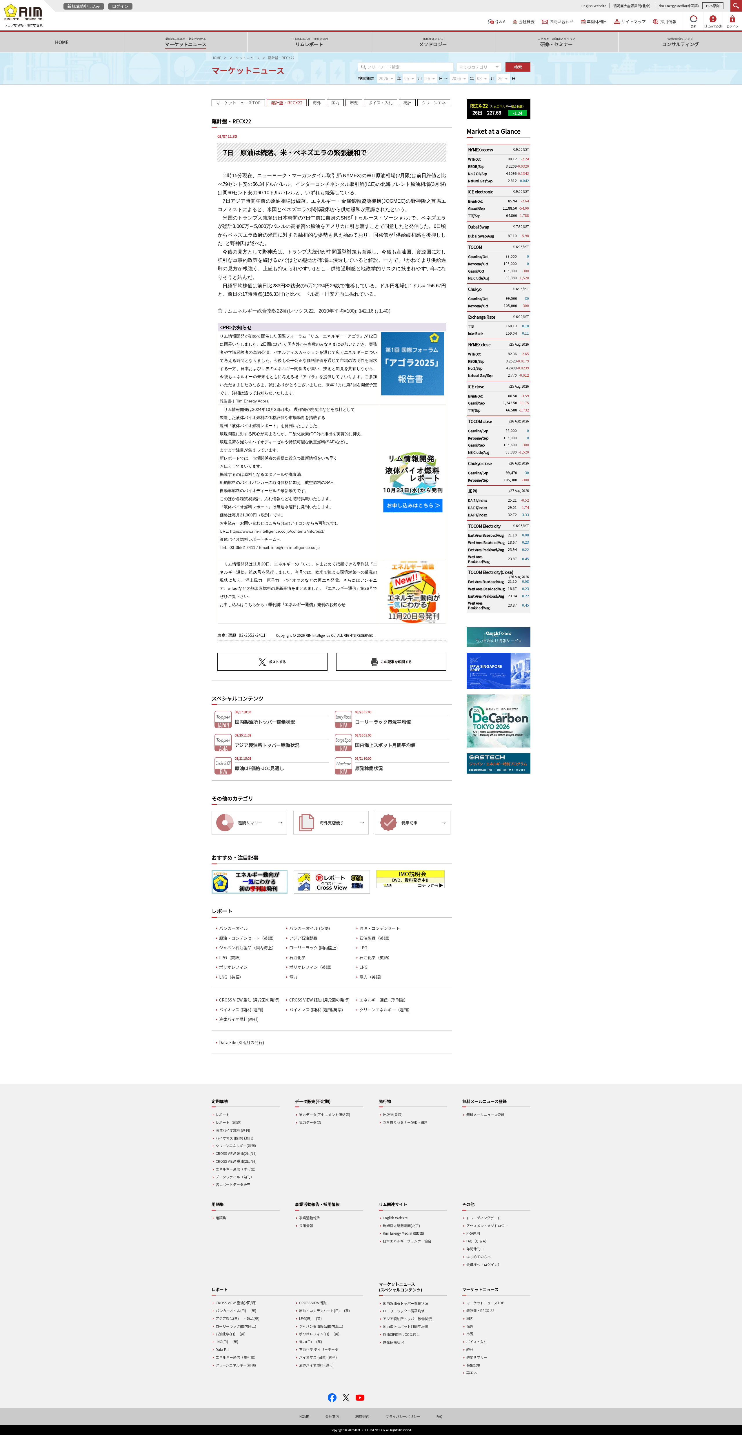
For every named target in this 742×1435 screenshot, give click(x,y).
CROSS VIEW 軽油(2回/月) (236, 1153)
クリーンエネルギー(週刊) (236, 1145)
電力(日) (305, 1341)
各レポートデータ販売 (233, 1184)
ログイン (120, 6)
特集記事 (473, 1365)
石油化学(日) (225, 1333)
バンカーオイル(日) (231, 1310)
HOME (216, 57)
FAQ (440, 1416)
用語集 (221, 1217)
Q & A (500, 21)
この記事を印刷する (396, 661)
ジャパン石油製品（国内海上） (247, 947)
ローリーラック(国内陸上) (236, 1326)
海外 (317, 103)
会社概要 (527, 21)
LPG (363, 947)
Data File (222, 1349)
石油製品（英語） (375, 938)
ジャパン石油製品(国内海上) (321, 1326)
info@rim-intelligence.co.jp (295, 547)
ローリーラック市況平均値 (404, 1310)
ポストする (277, 661)
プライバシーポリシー (402, 1416)
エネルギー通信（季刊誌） (383, 1000)
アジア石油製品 (303, 938)
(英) (253, 1310)
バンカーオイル (233, 928)
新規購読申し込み (84, 6)
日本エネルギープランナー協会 (407, 1240)
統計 (407, 103)
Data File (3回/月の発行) (241, 1042)
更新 (693, 26)
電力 (293, 977)
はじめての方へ (478, 1256)
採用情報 (668, 21)
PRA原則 (713, 5)
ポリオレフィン (233, 967)
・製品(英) (251, 1318)
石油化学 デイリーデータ (318, 1349)
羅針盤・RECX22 (286, 103)
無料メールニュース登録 (485, 1114)
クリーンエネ (434, 103)
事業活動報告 (309, 1217)
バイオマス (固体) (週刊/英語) (316, 1010)
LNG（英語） (231, 977)
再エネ (471, 1372)
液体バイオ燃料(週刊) (239, 1019)
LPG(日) (305, 1318)
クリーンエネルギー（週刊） (385, 1010)
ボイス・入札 (380, 103)
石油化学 (297, 957)
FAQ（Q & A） (477, 1240)
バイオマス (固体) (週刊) (241, 1010)
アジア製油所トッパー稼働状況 (407, 1318)
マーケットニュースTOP (238, 103)
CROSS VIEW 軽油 (313, 1302)
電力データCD (310, 1122)
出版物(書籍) (393, 1114)
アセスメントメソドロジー (487, 1225)
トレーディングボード (483, 1217)
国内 (335, 103)
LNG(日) (222, 1341)
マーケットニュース (244, 57)
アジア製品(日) (227, 1318)
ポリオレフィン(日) (314, 1333)
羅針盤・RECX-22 (480, 1310)
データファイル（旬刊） (235, 1176)
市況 (354, 103)
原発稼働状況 (393, 1342)
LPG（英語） (231, 957)
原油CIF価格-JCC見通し (401, 1334)
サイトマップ (633, 21)
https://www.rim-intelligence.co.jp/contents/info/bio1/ (277, 531)
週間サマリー (476, 1357)
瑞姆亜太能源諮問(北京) (631, 5)
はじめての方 (713, 26)
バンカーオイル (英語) (309, 928)
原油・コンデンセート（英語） (247, 938)
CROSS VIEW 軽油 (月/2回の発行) (319, 1000)
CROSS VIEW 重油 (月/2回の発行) (249, 1000)
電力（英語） (371, 977)
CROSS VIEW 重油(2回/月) (236, 1161)
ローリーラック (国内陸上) (313, 947)
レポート (223, 1114)
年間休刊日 (597, 21)
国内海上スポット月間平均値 (405, 1326)
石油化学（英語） (375, 957)
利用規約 (362, 1416)
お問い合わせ (561, 21)
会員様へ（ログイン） (483, 1264)
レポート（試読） (229, 1122)
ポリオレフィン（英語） (311, 967)
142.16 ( (305, 311)
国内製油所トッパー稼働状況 (405, 1303)
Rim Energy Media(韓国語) (678, 5)
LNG (363, 967)
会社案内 (332, 1416)
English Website (593, 5)
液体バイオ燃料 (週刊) (233, 1130)
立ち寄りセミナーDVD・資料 (405, 1122)
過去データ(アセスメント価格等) (324, 1114)
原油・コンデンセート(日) (319, 1310)
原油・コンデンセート (379, 928)
